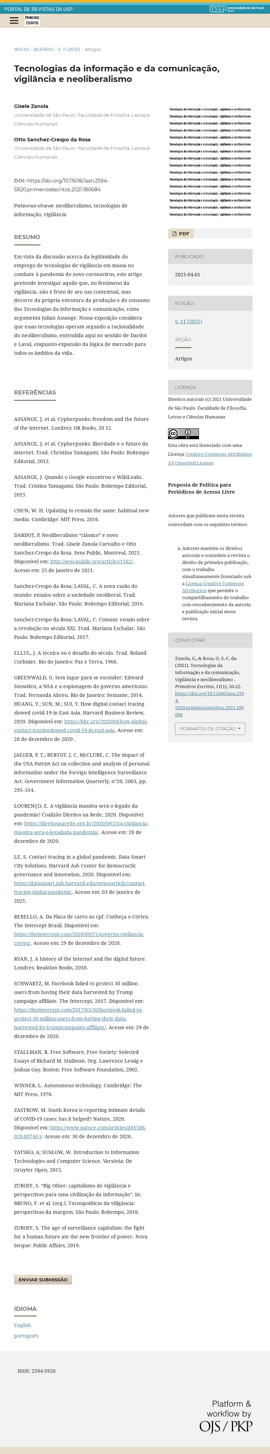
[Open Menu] (14, 21)
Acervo (43, 49)
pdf (183, 233)
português (26, 1335)
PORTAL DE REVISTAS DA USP (39, 9)
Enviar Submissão (43, 1279)
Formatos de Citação (208, 728)
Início (21, 49)
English (22, 1325)
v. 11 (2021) (69, 49)
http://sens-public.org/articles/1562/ (91, 561)
